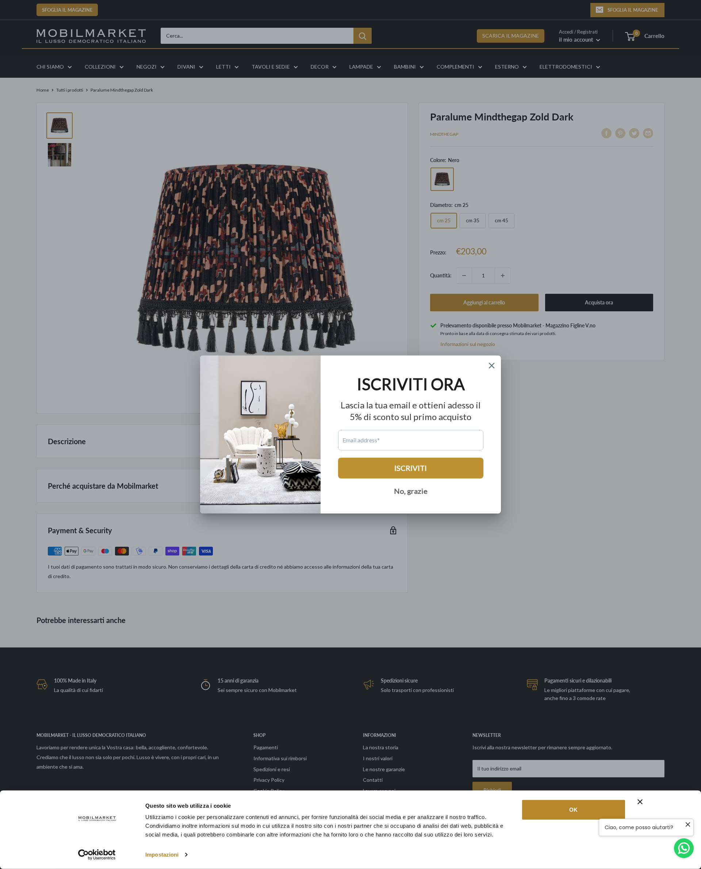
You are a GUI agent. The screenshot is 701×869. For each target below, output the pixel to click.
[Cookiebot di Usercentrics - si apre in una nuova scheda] (97, 854)
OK (573, 810)
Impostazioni (162, 854)
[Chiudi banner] (640, 801)
